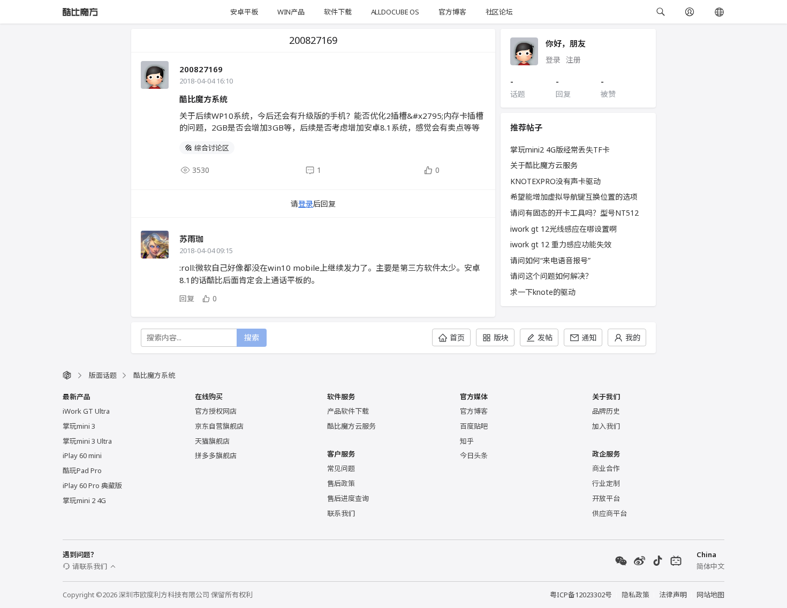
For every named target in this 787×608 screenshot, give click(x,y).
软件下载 (337, 12)
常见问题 (341, 468)
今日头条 (474, 455)
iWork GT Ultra (86, 411)
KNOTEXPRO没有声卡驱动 (555, 181)
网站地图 (710, 594)
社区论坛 (499, 12)
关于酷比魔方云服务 (544, 165)
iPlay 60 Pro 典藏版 (92, 485)
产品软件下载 (348, 411)
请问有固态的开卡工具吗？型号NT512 (574, 213)
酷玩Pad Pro (82, 470)
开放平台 (606, 498)
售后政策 (341, 483)
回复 (186, 298)
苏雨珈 (191, 238)
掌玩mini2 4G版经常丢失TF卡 (560, 150)
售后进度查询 (348, 498)
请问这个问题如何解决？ (551, 276)
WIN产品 (291, 12)
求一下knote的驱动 (543, 292)
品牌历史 (606, 411)
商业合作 (606, 468)
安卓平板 (244, 12)
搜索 (251, 337)
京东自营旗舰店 (219, 426)
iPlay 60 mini (82, 455)
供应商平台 (609, 513)
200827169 (201, 69)
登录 (305, 204)
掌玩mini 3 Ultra (87, 441)
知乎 (467, 441)
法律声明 (673, 594)
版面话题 (103, 375)
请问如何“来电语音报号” (550, 260)
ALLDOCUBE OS (395, 12)
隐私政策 (635, 594)
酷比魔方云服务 (351, 426)
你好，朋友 (566, 43)
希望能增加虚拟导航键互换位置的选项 (574, 197)
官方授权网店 (216, 411)
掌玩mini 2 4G (84, 500)
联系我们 (341, 513)
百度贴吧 (474, 426)
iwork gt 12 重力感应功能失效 (560, 244)
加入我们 (606, 426)
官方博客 (452, 12)
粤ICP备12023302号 (581, 594)
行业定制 (606, 483)
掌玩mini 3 (79, 426)
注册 (573, 60)
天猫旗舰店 (212, 441)
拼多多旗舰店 (216, 455)
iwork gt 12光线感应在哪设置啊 (563, 229)
